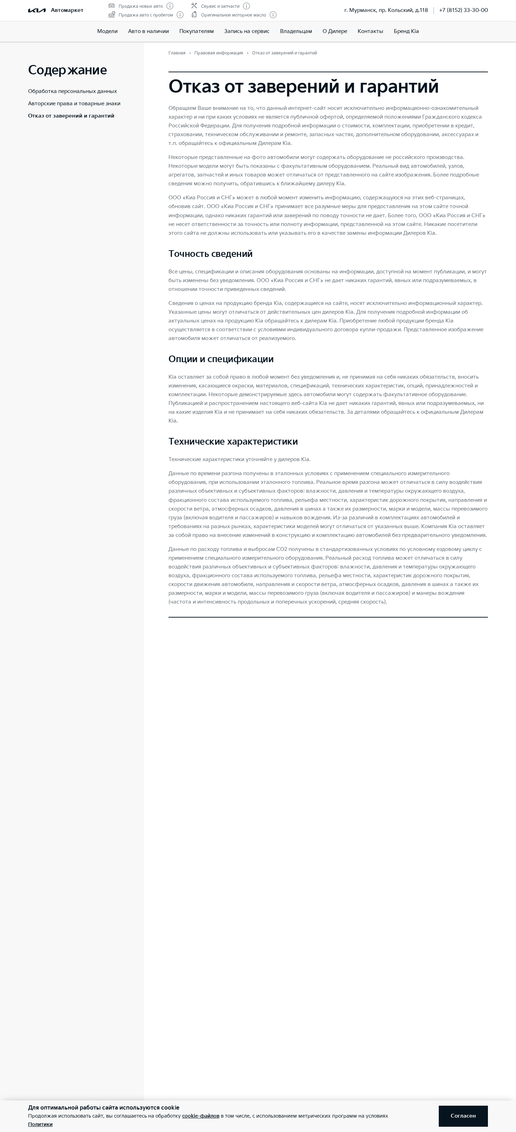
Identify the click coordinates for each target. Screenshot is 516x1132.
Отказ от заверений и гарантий (71, 116)
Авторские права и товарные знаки (74, 103)
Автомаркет (67, 10)
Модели (107, 31)
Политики (40, 1124)
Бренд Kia (406, 31)
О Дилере (335, 31)
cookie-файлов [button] (200, 1116)
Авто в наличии (148, 31)
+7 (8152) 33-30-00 (463, 10)
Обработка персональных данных (72, 91)
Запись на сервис (247, 31)
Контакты (370, 31)
